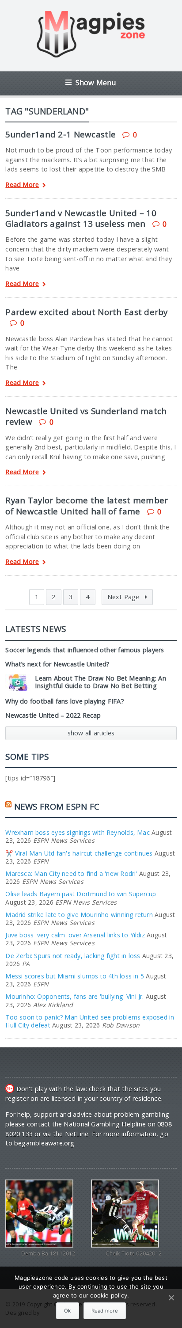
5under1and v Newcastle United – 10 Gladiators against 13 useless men (80, 218)
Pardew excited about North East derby (86, 311)
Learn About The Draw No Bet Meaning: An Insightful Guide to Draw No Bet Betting (100, 682)
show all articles (91, 733)
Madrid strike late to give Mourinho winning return (79, 914)
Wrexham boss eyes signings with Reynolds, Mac (77, 832)
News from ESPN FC (57, 806)
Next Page (124, 597)
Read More (22, 185)
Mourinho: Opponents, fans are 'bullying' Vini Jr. (74, 996)
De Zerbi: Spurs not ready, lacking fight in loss (72, 955)
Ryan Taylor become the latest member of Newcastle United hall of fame (86, 505)
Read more (104, 1311)
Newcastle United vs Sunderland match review (86, 416)
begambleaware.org (44, 1143)
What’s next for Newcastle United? (57, 664)
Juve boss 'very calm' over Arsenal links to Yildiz (75, 935)
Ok (67, 1311)
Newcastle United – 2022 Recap (53, 715)
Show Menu (96, 82)
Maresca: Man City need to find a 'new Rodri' (71, 873)
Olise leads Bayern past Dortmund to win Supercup (80, 894)
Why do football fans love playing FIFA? (64, 701)
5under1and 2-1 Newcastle (60, 134)
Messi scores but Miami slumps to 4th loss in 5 (74, 976)
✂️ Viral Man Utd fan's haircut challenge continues (78, 853)
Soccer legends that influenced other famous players (84, 650)
